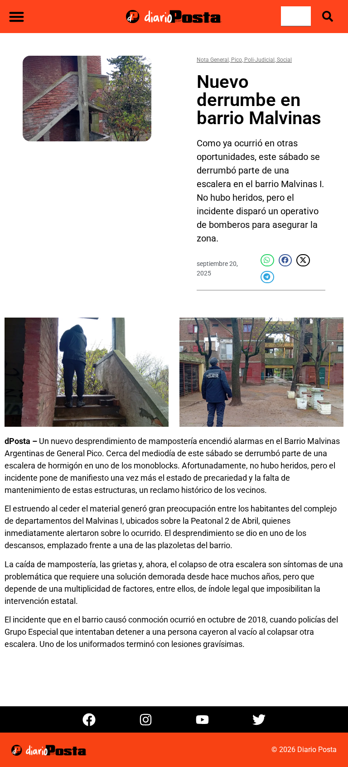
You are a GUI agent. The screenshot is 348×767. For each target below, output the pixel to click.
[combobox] (296, 16)
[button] (17, 17)
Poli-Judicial (259, 60)
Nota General (213, 60)
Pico (236, 60)
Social (284, 60)
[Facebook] (89, 719)
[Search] (329, 16)
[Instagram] (146, 719)
